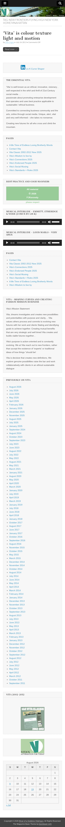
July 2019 (13, 494)
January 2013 (15, 640)
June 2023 (14, 447)
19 (32, 789)
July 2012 (13, 662)
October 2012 (15, 651)
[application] (32, 222)
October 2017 (15, 522)
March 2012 (15, 676)
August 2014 (15, 572)
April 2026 (14, 401)
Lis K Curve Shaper (34, 69)
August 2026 (15, 387)
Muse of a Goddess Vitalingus (31, 821)
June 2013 (14, 622)
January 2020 (15, 490)
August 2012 (15, 658)
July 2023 (13, 444)
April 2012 (14, 672)
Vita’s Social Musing (18, 166)
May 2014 (14, 583)
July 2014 (13, 576)
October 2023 (15, 437)
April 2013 (14, 629)
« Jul (8, 805)
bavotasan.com (45, 824)
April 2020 (14, 483)
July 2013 (13, 619)
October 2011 (15, 679)
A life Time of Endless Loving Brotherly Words (31, 145)
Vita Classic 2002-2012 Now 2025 (25, 152)
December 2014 (17, 562)
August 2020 (15, 476)
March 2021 (15, 469)
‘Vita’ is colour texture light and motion (27, 35)
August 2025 (15, 419)
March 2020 (15, 487)
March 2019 (15, 501)
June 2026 (14, 394)
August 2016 (15, 544)
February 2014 (16, 594)
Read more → (11, 49)
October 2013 (15, 608)
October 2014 (15, 569)
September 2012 (17, 654)
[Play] (7, 221)
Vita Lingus (9, 42)
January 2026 (15, 408)
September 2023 (17, 440)
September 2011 (17, 683)
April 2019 (14, 497)
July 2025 (13, 422)
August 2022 (15, 451)
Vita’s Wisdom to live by (20, 156)
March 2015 (15, 558)
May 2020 (14, 479)
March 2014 (15, 590)
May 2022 (14, 458)
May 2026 (14, 397)
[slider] (56, 221)
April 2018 (14, 515)
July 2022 (13, 454)
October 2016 (15, 537)
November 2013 (17, 604)
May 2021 (14, 465)
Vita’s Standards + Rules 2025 (23, 170)
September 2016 (17, 540)
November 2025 (17, 415)
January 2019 (15, 505)
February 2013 (16, 637)
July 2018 (13, 508)
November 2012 (17, 647)
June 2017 (14, 529)
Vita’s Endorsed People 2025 (23, 163)
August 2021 (15, 462)
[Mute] (49, 221)
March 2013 (15, 633)
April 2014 (14, 587)
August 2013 (15, 615)
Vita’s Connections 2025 (20, 159)
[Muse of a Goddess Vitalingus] (32, 12)
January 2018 (15, 519)
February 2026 (16, 404)
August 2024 (15, 433)
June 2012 (14, 665)
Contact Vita (15, 149)
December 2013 (17, 601)
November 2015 (17, 547)
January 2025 (15, 426)
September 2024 (17, 429)
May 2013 (14, 626)
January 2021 (15, 472)
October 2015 (15, 551)
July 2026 (13, 390)
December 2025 (17, 412)
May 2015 (14, 554)
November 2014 (17, 565)
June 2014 (14, 579)
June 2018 (14, 512)
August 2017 (15, 526)
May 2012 (14, 669)
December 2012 (17, 644)
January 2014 (15, 597)
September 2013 (17, 612)
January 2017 (15, 533)
